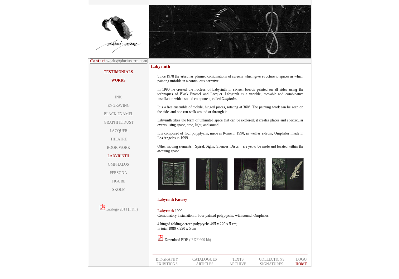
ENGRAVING (119, 105)
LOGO (301, 259)
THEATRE (118, 139)
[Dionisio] (212, 189)
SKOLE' (118, 189)
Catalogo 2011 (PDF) (122, 209)
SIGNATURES (271, 264)
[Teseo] (288, 189)
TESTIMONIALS (118, 72)
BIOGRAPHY (167, 259)
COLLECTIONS (272, 259)
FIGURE (118, 181)
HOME (301, 264)
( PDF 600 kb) (200, 240)
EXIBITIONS (167, 264)
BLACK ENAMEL (118, 114)
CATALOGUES (204, 259)
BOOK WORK (118, 147)
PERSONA (118, 173)
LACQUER (118, 131)
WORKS (118, 80)
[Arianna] (174, 189)
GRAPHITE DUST (118, 122)
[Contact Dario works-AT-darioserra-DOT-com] (118, 62)
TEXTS (238, 259)
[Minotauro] (250, 189)
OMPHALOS (118, 164)
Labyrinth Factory (172, 199)
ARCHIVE (237, 264)
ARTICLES (205, 264)
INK (118, 97)
